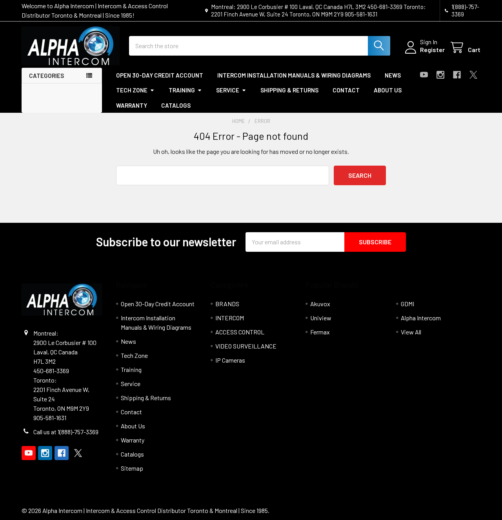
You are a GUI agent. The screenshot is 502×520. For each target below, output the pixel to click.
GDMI (407, 303)
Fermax (320, 332)
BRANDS (227, 303)
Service (227, 90)
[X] (473, 75)
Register (432, 49)
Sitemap (132, 468)
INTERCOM (229, 317)
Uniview (320, 317)
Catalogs (176, 105)
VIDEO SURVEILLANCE (245, 346)
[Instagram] (440, 75)
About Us (388, 90)
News (393, 75)
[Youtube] (424, 75)
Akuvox (320, 303)
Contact (346, 90)
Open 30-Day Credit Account (159, 75)
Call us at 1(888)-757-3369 (65, 431)
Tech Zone (131, 90)
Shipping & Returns (289, 90)
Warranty (131, 105)
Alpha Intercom (421, 317)
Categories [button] (46, 75)
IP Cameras (230, 360)
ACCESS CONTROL (239, 332)
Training (182, 90)
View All (411, 332)
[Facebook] (457, 75)
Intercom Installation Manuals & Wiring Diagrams (294, 75)
